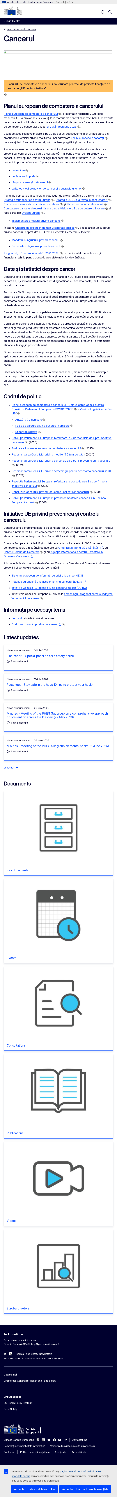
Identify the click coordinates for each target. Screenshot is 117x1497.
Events (11, 958)
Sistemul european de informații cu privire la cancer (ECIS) (48, 575)
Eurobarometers (18, 1308)
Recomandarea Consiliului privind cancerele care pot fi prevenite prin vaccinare (61, 460)
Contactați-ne (79, 1439)
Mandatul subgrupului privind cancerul (35, 240)
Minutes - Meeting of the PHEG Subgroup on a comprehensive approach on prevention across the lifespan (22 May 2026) (57, 715)
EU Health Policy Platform (18, 1402)
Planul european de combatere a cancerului (31, 113)
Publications (15, 1133)
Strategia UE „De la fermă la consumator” (82, 199)
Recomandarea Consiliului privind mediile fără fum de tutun (48, 454)
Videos (11, 1221)
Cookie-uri (9, 1452)
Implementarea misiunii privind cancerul (36, 220)
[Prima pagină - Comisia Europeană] (13, 10)
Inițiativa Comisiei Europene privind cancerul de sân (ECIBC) (49, 587)
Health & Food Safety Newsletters (33, 1353)
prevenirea (18, 170)
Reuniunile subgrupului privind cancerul (36, 246)
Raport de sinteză (26, 431)
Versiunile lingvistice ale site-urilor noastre (73, 1446)
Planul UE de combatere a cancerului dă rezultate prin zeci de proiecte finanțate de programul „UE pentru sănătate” (58, 86)
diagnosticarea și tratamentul (30, 182)
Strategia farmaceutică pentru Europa (27, 199)
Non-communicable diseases (21, 29)
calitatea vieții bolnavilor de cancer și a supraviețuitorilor (47, 188)
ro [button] (102, 12)
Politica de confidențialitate (35, 1452)
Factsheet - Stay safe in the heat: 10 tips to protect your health (50, 685)
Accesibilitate (78, 1452)
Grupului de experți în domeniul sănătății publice (44, 227)
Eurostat (17, 618)
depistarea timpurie (23, 176)
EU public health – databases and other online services (33, 1358)
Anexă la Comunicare (28, 419)
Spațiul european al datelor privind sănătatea (31, 204)
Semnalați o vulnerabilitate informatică (24, 1446)
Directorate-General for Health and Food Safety (30, 1380)
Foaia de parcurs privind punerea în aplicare (42, 425)
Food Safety (11, 1409)
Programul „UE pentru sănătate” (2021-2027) (31, 253)
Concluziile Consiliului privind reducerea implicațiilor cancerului (50, 491)
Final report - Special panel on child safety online (40, 656)
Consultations (16, 1045)
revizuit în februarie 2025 (61, 126)
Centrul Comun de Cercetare (21, 552)
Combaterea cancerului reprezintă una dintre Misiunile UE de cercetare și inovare (54, 208)
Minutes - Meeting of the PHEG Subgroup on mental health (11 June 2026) (58, 746)
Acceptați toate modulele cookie (34, 1489)
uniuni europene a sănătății (87, 138)
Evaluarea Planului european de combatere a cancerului (46, 448)
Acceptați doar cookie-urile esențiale (85, 1489)
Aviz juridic (60, 1452)
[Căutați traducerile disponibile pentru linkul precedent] (5, 94)
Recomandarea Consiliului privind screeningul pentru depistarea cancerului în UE (62, 471)
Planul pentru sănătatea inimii (85, 204)
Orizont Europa (31, 212)
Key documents (17, 870)
